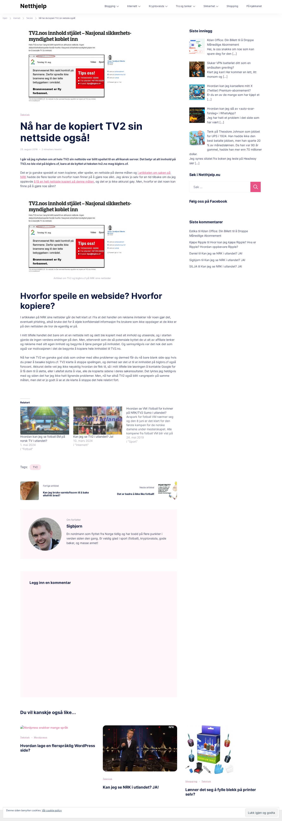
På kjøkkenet (254, 6)
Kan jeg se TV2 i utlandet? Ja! (93, 436)
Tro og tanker (184, 6)
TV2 (35, 467)
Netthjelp (33, 6)
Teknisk (25, 114)
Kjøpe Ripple (197, 242)
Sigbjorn (194, 260)
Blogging (110, 6)
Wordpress (40, 737)
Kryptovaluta (156, 6)
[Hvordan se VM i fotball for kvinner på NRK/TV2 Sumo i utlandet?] (152, 425)
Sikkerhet (209, 6)
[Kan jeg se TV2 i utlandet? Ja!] (97, 420)
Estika (193, 231)
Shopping (232, 6)
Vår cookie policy (52, 810)
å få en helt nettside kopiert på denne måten (64, 181)
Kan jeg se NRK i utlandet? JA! (221, 253)
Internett (132, 6)
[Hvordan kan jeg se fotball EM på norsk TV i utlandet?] (44, 420)
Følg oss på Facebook (208, 201)
